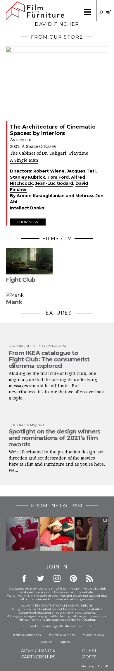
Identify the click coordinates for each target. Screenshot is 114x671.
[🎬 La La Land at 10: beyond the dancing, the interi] (57, 534)
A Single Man (24, 160)
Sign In (64, 642)
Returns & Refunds (61, 635)
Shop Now (27, 222)
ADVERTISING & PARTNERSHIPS (38, 654)
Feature (16, 346)
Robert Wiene (49, 171)
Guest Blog (36, 346)
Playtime (78, 153)
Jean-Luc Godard (54, 183)
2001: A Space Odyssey (33, 146)
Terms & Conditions (27, 635)
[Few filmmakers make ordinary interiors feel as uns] (91, 534)
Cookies (46, 642)
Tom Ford (58, 177)
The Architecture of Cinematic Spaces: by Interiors (52, 130)
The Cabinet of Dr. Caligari (38, 153)
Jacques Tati (81, 171)
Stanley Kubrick (27, 177)
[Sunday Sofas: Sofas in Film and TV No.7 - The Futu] (22, 534)
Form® (103, 666)
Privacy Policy (91, 635)
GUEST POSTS (89, 654)
